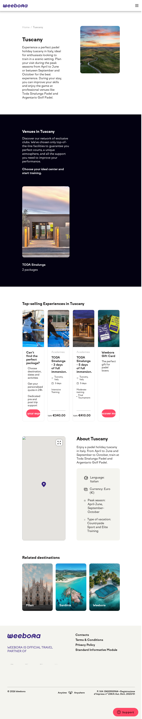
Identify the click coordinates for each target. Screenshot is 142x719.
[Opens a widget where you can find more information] (125, 712)
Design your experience (33, 413)
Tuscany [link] (38, 27)
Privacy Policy (85, 645)
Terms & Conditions (89, 640)
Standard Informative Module (96, 650)
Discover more (109, 413)
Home (26, 27)
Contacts (82, 635)
